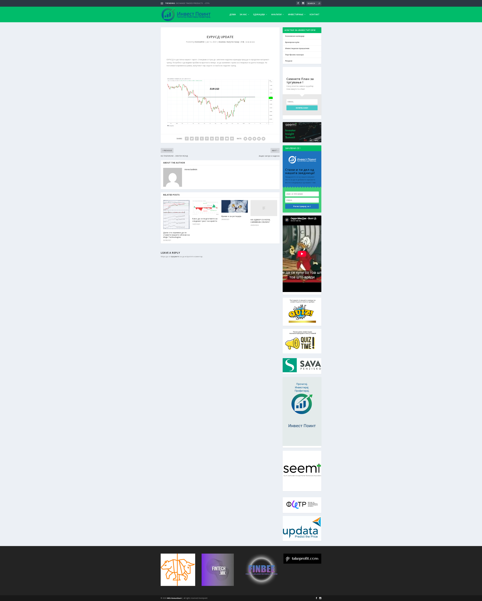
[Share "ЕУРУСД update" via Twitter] (191, 138)
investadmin (199, 42)
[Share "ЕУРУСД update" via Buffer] (216, 138)
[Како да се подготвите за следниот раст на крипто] (205, 207)
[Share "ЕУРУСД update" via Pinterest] (206, 138)
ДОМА (232, 14)
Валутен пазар (233, 42)
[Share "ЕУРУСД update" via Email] (226, 138)
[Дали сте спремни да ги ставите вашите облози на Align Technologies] (176, 214)
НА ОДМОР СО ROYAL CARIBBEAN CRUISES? (260, 220)
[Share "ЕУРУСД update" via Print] (231, 138)
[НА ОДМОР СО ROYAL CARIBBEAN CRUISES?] (264, 208)
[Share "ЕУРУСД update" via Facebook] (186, 138)
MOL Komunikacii (174, 598)
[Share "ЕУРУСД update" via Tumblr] (201, 138)
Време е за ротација (231, 216)
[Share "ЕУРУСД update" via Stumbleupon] (221, 138)
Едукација (259, 14)
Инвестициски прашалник (297, 48)
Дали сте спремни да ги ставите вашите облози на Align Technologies (176, 234)
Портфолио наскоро (294, 54)
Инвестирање (295, 14)
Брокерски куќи (292, 42)
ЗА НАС (243, 14)
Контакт (314, 14)
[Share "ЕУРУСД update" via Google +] (196, 138)
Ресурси (288, 61)
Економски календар (294, 36)
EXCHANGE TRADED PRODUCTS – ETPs (192, 3)
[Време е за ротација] (234, 206)
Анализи (276, 14)
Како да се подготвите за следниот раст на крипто (204, 219)
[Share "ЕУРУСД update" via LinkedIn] (211, 138)
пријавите (175, 256)
